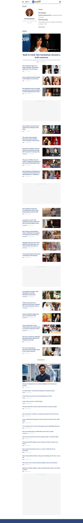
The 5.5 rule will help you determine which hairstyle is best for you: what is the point (31, 349)
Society (23, 392)
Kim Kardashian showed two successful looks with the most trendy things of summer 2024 (30, 210)
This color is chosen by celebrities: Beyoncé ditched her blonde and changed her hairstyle (31, 338)
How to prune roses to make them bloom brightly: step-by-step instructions (39, 462)
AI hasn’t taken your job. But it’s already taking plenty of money (37, 396)
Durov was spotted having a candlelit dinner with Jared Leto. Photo (37, 431)
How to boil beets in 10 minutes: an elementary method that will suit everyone (40, 414)
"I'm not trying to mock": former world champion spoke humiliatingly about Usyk (41, 426)
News (38, 61)
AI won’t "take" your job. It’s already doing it (32, 401)
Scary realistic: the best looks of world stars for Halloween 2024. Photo (30, 127)
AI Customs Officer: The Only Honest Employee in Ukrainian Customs (38, 390)
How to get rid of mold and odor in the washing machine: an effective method (40, 436)
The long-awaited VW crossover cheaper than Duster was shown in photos (39, 406)
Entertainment (24, 153)
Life (23, 353)
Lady (23, 71)
